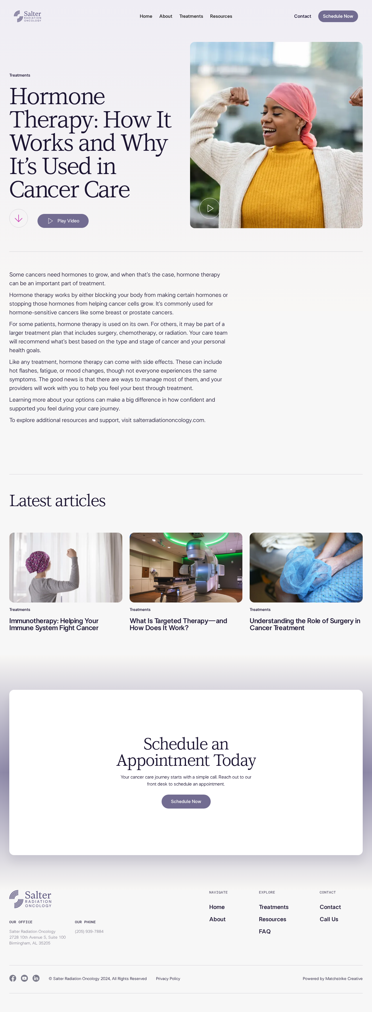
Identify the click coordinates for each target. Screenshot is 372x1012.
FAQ (265, 932)
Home (146, 16)
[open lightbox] (209, 208)
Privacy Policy (168, 979)
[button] (191, 16)
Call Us (329, 919)
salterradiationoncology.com (168, 420)
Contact (302, 16)
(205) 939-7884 (89, 932)
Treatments (274, 907)
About (165, 16)
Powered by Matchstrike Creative (333, 979)
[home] (27, 16)
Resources (272, 919)
